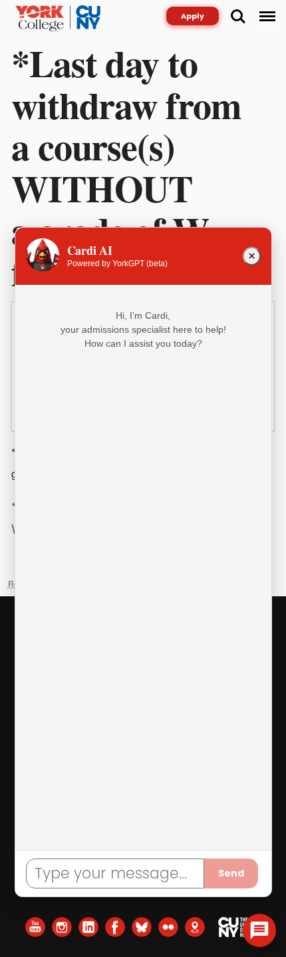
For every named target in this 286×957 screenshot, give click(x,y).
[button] (259, 930)
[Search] (238, 16)
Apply (192, 16)
